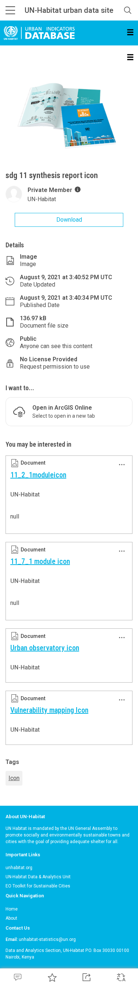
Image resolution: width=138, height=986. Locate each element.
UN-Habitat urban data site (69, 10)
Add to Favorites (52, 977)
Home (12, 909)
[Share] (86, 977)
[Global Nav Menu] (10, 10)
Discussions (17, 977)
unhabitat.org (19, 867)
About (11, 918)
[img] (77, 189)
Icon (14, 778)
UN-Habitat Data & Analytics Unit (38, 876)
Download (69, 219)
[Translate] (120, 977)
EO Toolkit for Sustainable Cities (38, 886)
